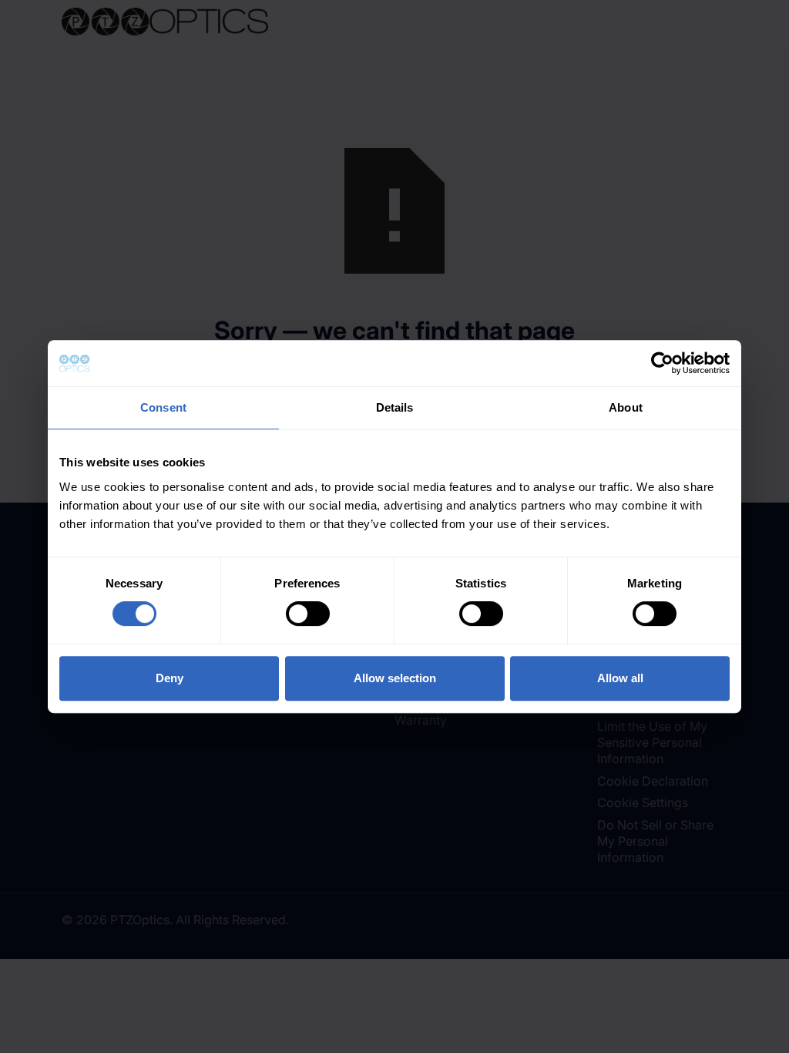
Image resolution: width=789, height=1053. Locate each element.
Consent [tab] (163, 407)
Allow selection (395, 678)
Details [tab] (395, 407)
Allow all (620, 678)
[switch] (308, 613)
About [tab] (626, 407)
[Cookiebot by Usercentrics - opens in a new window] (662, 363)
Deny (169, 678)
